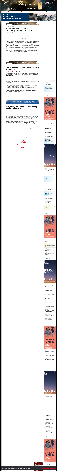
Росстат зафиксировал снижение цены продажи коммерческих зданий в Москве (49, 95)
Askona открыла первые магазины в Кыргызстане (49, 250)
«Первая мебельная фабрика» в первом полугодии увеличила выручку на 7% (49, 136)
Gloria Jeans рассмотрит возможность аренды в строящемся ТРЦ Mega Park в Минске (49, 189)
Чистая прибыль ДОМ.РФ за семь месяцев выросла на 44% (49, 193)
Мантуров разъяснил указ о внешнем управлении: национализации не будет (48, 208)
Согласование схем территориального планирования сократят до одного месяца (49, 432)
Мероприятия (29, 11)
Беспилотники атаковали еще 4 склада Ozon (49, 302)
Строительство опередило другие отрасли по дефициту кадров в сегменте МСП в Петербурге (49, 123)
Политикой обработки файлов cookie (27, 468)
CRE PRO (25, 11)
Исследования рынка (48, 87)
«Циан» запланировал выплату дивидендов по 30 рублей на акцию (49, 464)
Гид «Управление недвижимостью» (40, 11)
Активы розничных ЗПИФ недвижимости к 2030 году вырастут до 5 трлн (48, 89)
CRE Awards (15, 11)
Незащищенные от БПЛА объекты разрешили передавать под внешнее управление (50, 245)
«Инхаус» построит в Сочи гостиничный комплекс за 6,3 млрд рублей (49, 419)
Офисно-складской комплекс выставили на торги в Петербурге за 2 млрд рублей (49, 286)
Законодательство (47, 82)
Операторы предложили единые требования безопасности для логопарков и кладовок (49, 198)
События (46, 395)
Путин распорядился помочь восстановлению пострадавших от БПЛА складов (49, 437)
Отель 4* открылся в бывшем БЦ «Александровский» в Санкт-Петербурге (49, 241)
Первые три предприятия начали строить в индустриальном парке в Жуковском (49, 170)
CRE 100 (19, 11)
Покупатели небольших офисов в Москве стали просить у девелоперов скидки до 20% (49, 365)
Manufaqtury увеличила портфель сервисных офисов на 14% (49, 132)
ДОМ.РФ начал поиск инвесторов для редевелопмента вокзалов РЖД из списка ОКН (49, 311)
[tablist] (50, 81)
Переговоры (46, 353)
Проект (46, 168)
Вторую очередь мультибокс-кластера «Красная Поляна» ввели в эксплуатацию (49, 397)
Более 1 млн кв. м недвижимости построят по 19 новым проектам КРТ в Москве (49, 306)
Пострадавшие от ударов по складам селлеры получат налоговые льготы (50, 294)
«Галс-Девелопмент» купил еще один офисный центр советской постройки (49, 179)
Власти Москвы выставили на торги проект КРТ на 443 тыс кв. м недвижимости (49, 360)
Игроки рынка (47, 130)
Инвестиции (46, 288)
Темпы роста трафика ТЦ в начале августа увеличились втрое (49, 424)
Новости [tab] (47, 80)
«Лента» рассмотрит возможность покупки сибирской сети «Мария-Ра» (49, 355)
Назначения (46, 350)
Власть (46, 196)
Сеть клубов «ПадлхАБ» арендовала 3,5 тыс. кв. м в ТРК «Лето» (49, 405)
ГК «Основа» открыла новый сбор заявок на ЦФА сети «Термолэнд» (49, 174)
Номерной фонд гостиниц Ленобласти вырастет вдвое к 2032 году (49, 320)
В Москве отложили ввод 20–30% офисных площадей (49, 298)
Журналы (33, 11)
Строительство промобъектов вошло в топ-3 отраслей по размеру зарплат (50, 401)
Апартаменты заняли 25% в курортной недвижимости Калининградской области (48, 410)
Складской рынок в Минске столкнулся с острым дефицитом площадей (49, 203)
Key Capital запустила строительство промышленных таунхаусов (50, 369)
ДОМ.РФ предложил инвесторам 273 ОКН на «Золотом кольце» (49, 290)
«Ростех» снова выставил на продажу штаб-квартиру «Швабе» (50, 184)
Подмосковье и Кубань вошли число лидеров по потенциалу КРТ (49, 315)
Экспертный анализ (47, 139)
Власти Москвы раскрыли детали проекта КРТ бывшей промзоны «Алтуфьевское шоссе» (49, 128)
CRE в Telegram (47, 194)
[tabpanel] (50, 276)
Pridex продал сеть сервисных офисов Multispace (49, 258)
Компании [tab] (52, 80)
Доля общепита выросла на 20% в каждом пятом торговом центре (49, 428)
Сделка (46, 177)
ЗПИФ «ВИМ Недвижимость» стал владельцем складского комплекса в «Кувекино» (49, 213)
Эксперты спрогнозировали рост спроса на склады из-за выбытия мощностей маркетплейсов (49, 141)
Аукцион (46, 358)
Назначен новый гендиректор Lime (49, 351)
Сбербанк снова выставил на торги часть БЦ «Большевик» (49, 324)
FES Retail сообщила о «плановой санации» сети (49, 254)
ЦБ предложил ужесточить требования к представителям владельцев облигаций (49, 84)
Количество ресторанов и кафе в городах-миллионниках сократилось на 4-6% (49, 415)
